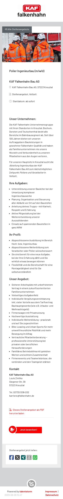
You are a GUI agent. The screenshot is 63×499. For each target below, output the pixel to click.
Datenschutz (51, 494)
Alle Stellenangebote (18, 29)
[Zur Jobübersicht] (31, 10)
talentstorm (26, 491)
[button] (12, 457)
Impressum (51, 491)
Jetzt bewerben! (28, 429)
